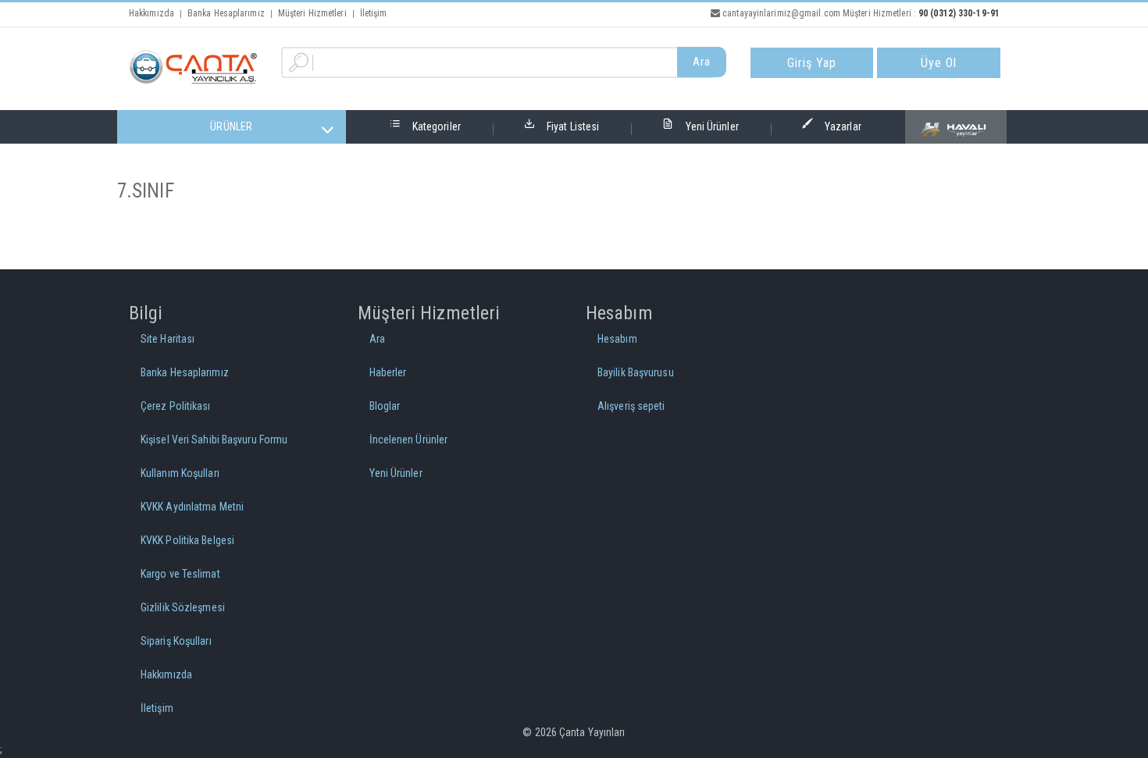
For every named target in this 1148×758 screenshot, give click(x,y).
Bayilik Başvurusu (635, 372)
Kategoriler (436, 126)
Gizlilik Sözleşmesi (183, 607)
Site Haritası (167, 339)
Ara (702, 62)
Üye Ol (939, 62)
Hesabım (617, 339)
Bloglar (385, 406)
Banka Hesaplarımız (226, 13)
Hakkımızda (151, 13)
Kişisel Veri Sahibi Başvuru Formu (214, 439)
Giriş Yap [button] (811, 62)
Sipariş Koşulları (176, 641)
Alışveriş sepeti (631, 406)
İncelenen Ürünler (408, 439)
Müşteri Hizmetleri (312, 13)
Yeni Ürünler (712, 126)
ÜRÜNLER (231, 126)
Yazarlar (843, 126)
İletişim (373, 13)
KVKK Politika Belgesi (187, 540)
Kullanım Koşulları (180, 473)
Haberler (388, 372)
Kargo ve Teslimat (180, 574)
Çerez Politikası (176, 406)
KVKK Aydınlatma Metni (192, 506)
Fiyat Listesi (573, 126)
